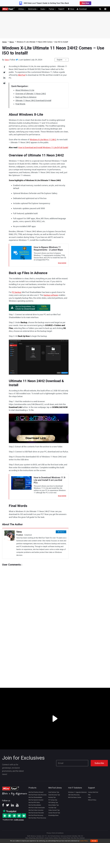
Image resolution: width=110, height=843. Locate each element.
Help (89, 797)
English (59, 60)
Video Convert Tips (54, 810)
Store (72, 9)
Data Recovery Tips (54, 795)
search (100, 9)
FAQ (89, 795)
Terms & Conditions (57, 833)
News (11, 42)
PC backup (16, 292)
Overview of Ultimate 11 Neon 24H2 (30, 94)
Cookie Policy (84, 841)
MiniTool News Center (74, 797)
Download (83, 9)
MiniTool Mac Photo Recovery (37, 818)
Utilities (21, 9)
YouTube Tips (52, 807)
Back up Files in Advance (25, 97)
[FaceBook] (3, 806)
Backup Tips (52, 797)
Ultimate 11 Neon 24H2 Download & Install (33, 100)
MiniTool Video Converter (36, 810)
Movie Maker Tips (53, 805)
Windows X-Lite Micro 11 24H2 (43, 139)
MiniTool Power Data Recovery (38, 795)
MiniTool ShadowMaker (35, 797)
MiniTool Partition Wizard (36, 792)
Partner (52, 9)
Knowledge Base (53, 815)
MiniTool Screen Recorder (36, 813)
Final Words (20, 104)
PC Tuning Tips (52, 800)
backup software (51, 295)
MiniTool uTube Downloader (37, 807)
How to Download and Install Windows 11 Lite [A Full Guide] (43, 147)
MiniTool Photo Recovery (36, 815)
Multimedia (32, 9)
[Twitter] (17, 59)
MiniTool (21, 75)
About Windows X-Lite (24, 90)
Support (61, 9)
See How (85, 3)
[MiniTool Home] (8, 9)
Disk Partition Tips (53, 792)
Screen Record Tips (54, 813)
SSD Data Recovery (74, 795)
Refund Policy (92, 800)
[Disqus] (35, 593)
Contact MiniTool (93, 792)
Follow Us (61, 531)
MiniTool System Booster (36, 800)
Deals (42, 9)
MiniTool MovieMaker (35, 805)
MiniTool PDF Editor (34, 802)
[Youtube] (17, 806)
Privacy (49, 833)
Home (4, 42)
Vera (7, 60)
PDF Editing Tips (53, 802)
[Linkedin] (12, 806)
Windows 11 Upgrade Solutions (77, 792)
